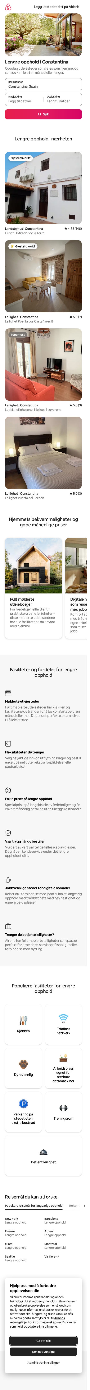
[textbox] (24, 101)
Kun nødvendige (43, 1352)
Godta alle (43, 1341)
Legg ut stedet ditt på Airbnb (56, 7)
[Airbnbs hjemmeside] (8, 6)
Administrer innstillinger (43, 1363)
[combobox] (43, 86)
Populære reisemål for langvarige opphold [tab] (34, 1206)
